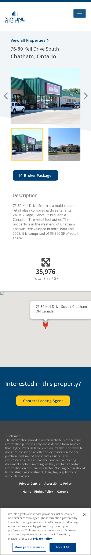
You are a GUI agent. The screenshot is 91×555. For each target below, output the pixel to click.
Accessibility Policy (58, 483)
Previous (5, 96)
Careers (62, 491)
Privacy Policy (42, 538)
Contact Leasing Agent (43, 400)
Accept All (63, 547)
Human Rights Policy (38, 491)
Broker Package (36, 175)
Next (85, 96)
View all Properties (28, 40)
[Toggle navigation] (79, 13)
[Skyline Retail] (15, 17)
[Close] (84, 514)
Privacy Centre (29, 483)
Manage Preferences (29, 547)
